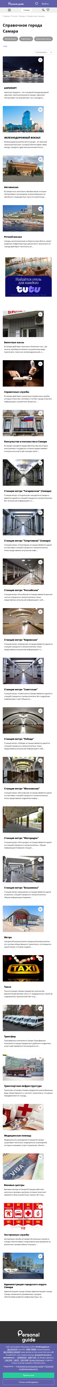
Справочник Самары (36, 16)
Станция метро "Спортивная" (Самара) (27, 540)
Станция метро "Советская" (21, 689)
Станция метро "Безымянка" (21, 887)
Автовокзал (11, 187)
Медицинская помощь (17, 1135)
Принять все (28, 1375)
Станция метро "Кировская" (21, 639)
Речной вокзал (13, 236)
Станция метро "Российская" (21, 590)
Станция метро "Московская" (22, 788)
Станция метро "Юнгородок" (21, 838)
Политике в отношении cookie (30, 1366)
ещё (5, 46)
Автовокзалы (10, 39)
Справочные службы (16, 391)
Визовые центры (14, 1185)
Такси (7, 986)
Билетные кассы (43, 39)
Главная (6, 16)
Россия (14, 16)
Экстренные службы (16, 1234)
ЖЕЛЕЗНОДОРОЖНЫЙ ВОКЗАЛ (22, 137)
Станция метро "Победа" (19, 738)
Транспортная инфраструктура (23, 1086)
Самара (22, 16)
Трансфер (10, 1036)
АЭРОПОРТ (10, 88)
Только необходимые (28, 1382)
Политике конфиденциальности (36, 1367)
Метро (8, 937)
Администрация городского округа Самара (25, 1286)
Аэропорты (26, 39)
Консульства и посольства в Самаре (25, 441)
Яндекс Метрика (37, 1360)
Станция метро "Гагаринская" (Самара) (27, 491)
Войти (45, 3)
